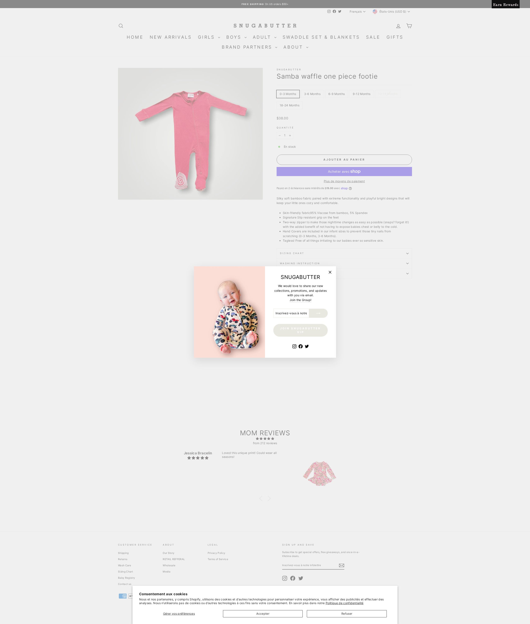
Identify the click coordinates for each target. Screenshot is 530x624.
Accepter (262, 613)
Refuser (346, 613)
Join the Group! (300, 300)
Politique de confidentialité (345, 603)
